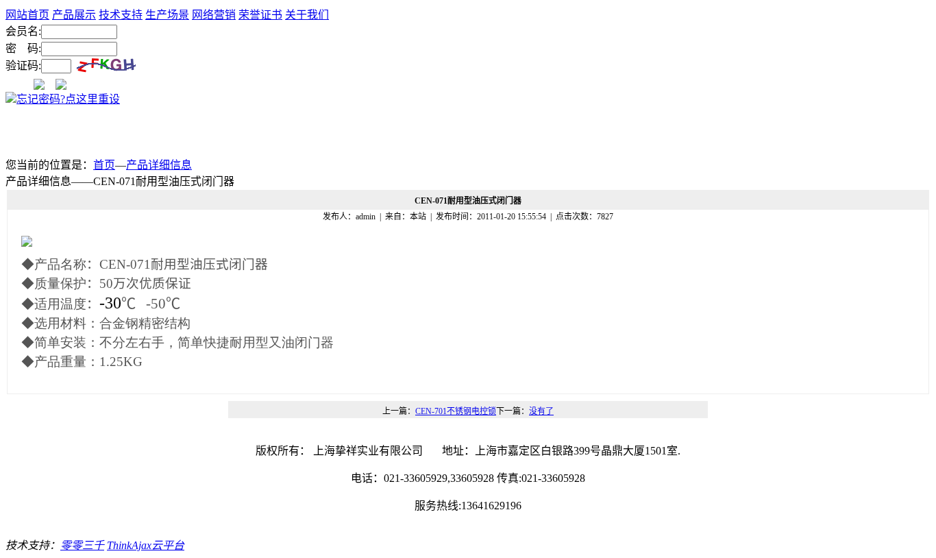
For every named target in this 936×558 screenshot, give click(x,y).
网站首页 (27, 15)
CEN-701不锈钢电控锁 (455, 411)
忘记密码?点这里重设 (68, 99)
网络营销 (214, 15)
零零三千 (82, 545)
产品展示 (74, 15)
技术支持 (121, 15)
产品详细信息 (159, 165)
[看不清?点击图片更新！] (106, 66)
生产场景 (167, 15)
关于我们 (307, 15)
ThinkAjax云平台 (145, 545)
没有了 (541, 411)
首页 (104, 165)
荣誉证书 (260, 15)
